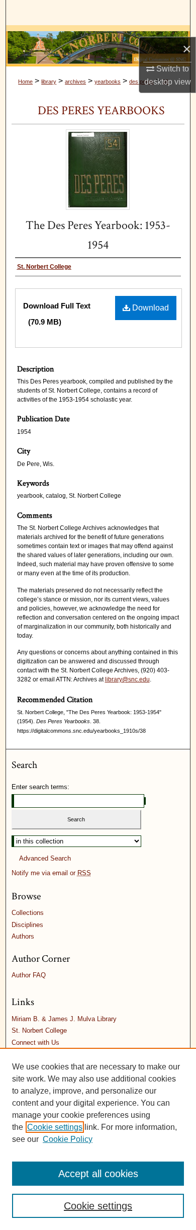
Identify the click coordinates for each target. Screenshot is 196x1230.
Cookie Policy (67, 1139)
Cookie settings (54, 1127)
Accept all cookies (98, 1173)
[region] (98, 1139)
